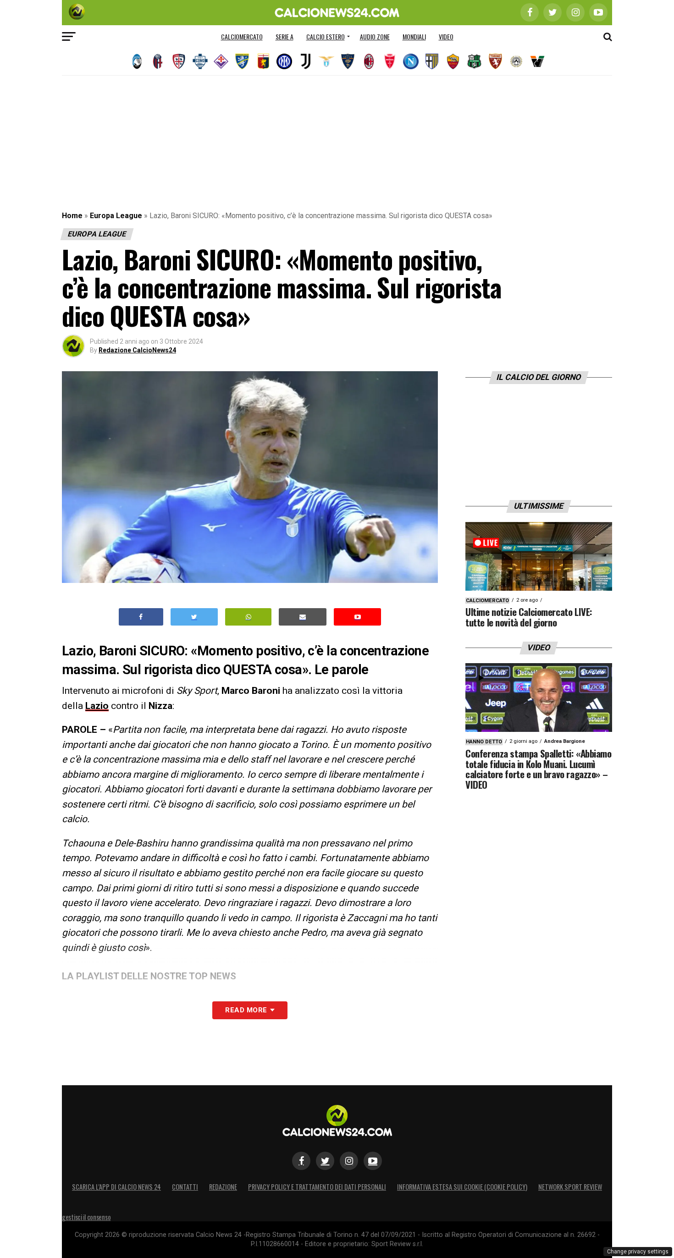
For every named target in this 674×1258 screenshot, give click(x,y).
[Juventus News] (305, 61)
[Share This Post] (248, 617)
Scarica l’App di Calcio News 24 (116, 1187)
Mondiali (414, 36)
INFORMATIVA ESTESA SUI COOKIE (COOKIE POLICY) (462, 1187)
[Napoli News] (410, 61)
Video (446, 36)
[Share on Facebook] (141, 617)
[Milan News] (368, 61)
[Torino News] (495, 61)
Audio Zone (375, 36)
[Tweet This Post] (194, 617)
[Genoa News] (263, 61)
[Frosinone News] (242, 61)
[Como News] (199, 61)
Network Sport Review (570, 1187)
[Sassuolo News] (474, 61)
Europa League (116, 215)
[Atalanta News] (136, 61)
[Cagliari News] (178, 61)
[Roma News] (453, 61)
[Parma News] (431, 61)
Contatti (185, 1187)
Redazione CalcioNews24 (137, 350)
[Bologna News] (157, 61)
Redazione (223, 1187)
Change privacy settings (637, 1251)
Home (72, 215)
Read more (246, 1010)
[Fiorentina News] (221, 61)
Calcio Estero (325, 36)
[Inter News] (284, 61)
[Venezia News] (537, 61)
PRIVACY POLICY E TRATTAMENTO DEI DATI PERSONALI (317, 1187)
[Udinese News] (516, 61)
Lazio (97, 705)
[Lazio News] (326, 61)
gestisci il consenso (86, 1217)
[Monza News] (389, 61)
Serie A (284, 36)
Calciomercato (242, 36)
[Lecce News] (347, 61)
